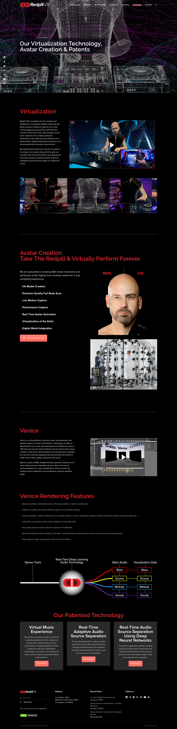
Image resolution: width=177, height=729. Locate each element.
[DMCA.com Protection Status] (29, 717)
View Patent (41, 664)
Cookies (35, 725)
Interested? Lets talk (35, 338)
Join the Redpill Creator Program (102, 697)
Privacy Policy (43, 725)
